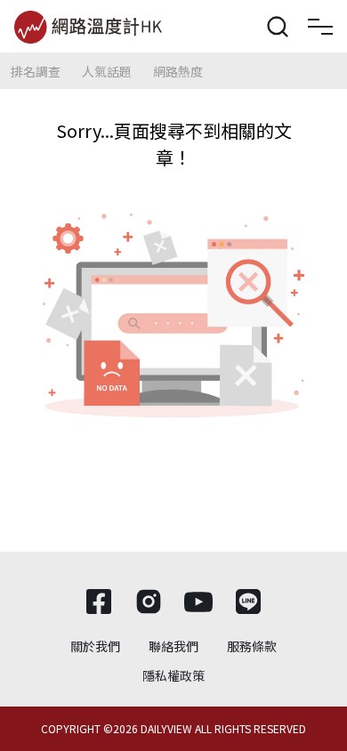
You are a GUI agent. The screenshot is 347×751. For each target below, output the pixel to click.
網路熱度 (178, 71)
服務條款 (252, 646)
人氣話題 (107, 71)
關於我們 (95, 646)
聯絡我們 (173, 646)
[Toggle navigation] (320, 27)
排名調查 (36, 71)
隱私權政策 (173, 675)
